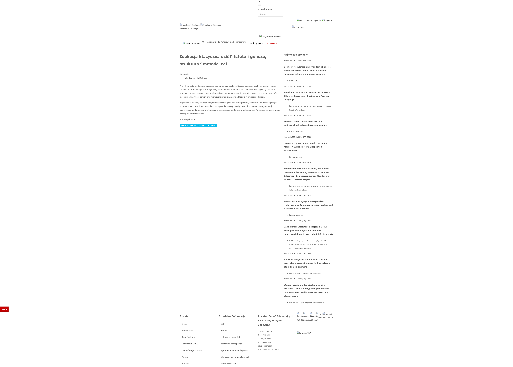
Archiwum (271, 43)
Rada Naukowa (188, 337)
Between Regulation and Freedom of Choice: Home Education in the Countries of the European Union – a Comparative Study (307, 71)
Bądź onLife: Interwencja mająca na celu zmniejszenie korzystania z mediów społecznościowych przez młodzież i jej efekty (308, 230)
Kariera (185, 357)
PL (259, 1)
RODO (224, 330)
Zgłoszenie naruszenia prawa (234, 350)
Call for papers (256, 43)
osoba (201, 125)
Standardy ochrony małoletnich (235, 357)
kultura (193, 125)
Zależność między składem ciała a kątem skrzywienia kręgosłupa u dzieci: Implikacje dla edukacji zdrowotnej (307, 263)
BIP (223, 324)
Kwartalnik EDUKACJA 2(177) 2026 (297, 61)
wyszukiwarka (265, 9)
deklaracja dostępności (231, 343)
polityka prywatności (230, 337)
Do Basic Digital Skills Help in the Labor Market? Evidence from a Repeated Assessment (305, 147)
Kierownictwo (188, 330)
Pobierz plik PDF (187, 119)
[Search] (259, 5)
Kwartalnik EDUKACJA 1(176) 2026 (297, 195)
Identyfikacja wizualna (192, 350)
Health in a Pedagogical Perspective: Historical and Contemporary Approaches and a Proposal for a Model (308, 205)
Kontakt (185, 363)
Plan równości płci (229, 363)
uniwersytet (211, 125)
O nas (184, 324)
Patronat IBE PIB (190, 343)
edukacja (184, 125)
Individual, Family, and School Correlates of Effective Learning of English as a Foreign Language (307, 96)
